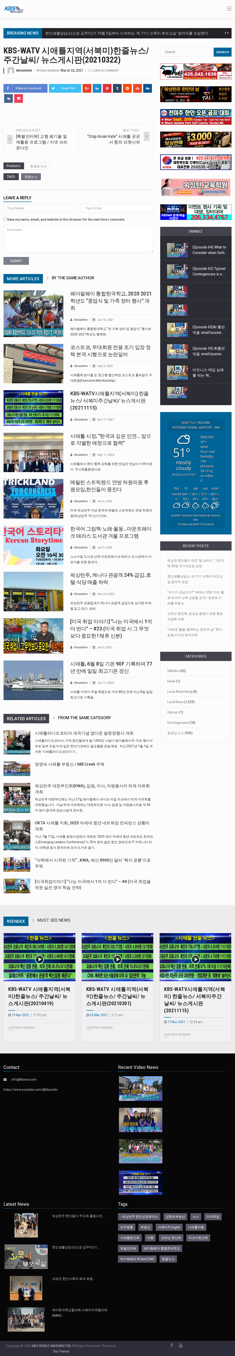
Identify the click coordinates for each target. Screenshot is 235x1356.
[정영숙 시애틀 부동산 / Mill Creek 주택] (16, 768)
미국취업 (213, 1216)
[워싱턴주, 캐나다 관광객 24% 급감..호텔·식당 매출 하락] (33, 591)
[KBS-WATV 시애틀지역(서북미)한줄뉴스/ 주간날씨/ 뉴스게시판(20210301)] (118, 957)
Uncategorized (178, 722)
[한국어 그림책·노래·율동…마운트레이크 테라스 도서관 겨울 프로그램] (33, 545)
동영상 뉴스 (38, 166)
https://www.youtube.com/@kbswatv (30, 1089)
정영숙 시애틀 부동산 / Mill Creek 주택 (69, 764)
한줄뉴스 (31, 177)
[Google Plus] (87, 88)
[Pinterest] (107, 88)
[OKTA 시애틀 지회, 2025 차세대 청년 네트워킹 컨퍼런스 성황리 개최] (16, 835)
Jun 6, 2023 (104, 501)
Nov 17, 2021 (105, 419)
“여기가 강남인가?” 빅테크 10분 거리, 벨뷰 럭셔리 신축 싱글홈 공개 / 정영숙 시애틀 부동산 (195, 597)
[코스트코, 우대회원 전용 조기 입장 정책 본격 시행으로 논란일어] (33, 364)
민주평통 (126, 1227)
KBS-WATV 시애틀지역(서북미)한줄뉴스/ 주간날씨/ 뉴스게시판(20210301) (117, 996)
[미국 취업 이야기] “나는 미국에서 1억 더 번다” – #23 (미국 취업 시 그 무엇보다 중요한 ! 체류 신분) (111, 629)
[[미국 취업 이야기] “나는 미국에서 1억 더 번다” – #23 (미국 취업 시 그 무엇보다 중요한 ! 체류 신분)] (33, 636)
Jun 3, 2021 (104, 647)
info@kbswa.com (24, 1079)
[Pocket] (18, 98)
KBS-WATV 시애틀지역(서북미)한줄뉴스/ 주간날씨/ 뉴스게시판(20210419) (39, 996)
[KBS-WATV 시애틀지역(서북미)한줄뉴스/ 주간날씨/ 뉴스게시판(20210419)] (40, 957)
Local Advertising (179, 691)
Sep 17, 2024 (105, 454)
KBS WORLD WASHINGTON (51, 1346)
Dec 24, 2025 (105, 594)
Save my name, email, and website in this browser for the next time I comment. (66, 219)
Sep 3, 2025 (105, 366)
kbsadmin (24, 70)
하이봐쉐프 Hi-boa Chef (137, 1259)
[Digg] (147, 88)
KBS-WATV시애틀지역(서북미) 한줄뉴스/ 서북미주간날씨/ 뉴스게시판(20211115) (109, 401)
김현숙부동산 (175, 1216)
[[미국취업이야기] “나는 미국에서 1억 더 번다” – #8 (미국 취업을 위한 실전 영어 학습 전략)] (16, 886)
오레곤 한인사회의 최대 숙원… (73, 1279)
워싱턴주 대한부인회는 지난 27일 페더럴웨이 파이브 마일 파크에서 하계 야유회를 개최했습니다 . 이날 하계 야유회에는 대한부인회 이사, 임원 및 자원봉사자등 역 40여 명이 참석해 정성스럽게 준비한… (93, 804)
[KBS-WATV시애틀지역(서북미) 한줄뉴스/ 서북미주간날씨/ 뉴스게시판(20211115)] (33, 408)
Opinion (172, 712)
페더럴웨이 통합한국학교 (162, 1248)
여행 (150, 1238)
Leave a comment (105, 70)
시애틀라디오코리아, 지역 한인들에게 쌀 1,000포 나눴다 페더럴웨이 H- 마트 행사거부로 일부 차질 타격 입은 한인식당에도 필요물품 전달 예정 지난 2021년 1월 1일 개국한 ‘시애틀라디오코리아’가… (94, 746)
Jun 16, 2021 (105, 319)
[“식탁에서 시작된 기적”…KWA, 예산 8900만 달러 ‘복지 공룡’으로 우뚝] (16, 864)
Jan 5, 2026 (104, 547)
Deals (171, 681)
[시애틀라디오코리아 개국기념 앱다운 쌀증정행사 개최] (16, 742)
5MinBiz (173, 671)
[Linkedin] (97, 88)
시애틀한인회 (130, 1238)
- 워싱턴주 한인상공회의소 (139, 1216)
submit (16, 261)
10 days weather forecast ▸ (196, 522)
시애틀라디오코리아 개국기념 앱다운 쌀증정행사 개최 (84, 733)
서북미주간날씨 (169, 1227)
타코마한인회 (198, 1238)
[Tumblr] (117, 88)
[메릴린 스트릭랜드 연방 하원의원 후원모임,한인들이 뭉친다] (33, 499)
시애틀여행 (196, 1227)
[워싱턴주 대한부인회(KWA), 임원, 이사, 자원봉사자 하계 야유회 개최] (16, 798)
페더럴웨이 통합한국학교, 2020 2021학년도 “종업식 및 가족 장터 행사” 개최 (111, 301)
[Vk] (8, 98)
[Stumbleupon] (137, 88)
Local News (175, 702)
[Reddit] (127, 88)
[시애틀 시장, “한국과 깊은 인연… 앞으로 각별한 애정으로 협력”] (33, 452)
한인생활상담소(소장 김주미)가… (75, 1247)
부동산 (145, 1227)
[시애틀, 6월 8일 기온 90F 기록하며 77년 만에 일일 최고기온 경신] (33, 680)
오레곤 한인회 (171, 1238)
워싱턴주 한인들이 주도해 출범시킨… (78, 1216)
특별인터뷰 (128, 1248)
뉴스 (196, 1216)
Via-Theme (61, 1351)
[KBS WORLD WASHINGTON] (14, 9)
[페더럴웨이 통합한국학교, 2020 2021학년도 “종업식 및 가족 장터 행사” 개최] (33, 313)
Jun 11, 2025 (105, 682)
